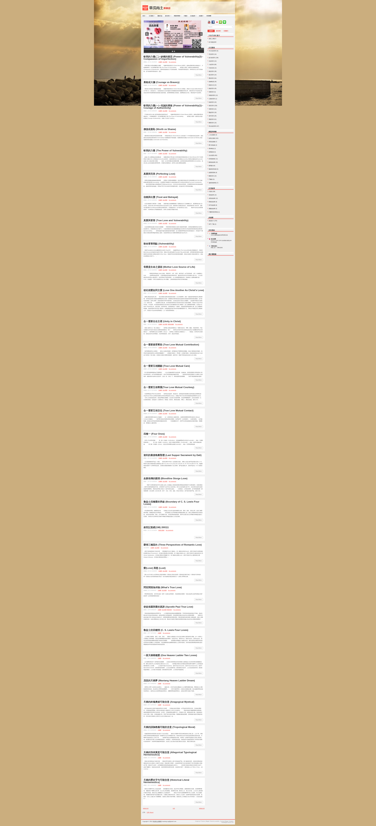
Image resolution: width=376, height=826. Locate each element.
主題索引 (211, 31)
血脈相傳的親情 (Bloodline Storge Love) (165, 478)
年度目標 (211, 68)
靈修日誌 (160, 16)
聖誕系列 (211, 112)
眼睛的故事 (212, 162)
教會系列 (211, 88)
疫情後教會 (212, 159)
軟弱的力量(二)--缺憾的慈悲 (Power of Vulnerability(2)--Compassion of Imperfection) (173, 57)
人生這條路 (212, 135)
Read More (199, 75)
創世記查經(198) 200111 (156, 527)
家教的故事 (212, 201)
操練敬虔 (211, 81)
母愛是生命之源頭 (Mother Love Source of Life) (169, 267)
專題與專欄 (177, 16)
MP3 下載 (211, 224)
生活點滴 (193, 16)
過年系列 (211, 116)
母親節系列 (212, 95)
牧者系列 (211, 102)
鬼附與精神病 (212, 183)
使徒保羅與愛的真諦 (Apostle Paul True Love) (168, 607)
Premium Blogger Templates (227, 821)
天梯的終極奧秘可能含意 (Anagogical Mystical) (169, 702)
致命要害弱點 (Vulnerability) (159, 243)
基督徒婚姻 (171, 324)
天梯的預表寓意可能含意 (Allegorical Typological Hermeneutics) (170, 753)
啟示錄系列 (212, 57)
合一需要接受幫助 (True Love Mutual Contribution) (171, 344)
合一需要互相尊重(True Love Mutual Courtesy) (169, 387)
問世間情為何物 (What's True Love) (163, 587)
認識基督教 (212, 172)
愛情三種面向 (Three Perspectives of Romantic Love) (173, 545)
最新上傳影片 (212, 38)
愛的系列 (169, 610)
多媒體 (201, 16)
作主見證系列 (212, 51)
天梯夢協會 (214, 233)
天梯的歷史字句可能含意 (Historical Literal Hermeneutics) (166, 781)
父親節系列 (212, 98)
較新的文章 (145, 808)
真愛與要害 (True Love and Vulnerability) (166, 220)
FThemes (202, 821)
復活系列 (211, 75)
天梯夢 (160, 62)
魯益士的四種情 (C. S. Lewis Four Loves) (166, 630)
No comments (172, 62)
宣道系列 (211, 61)
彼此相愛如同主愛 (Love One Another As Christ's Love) (174, 290)
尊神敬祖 (211, 148)
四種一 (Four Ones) (154, 434)
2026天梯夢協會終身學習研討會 (219, 235)
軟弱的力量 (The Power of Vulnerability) (165, 150)
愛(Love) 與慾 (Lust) (155, 568)
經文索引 (168, 16)
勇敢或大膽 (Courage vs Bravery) (161, 82)
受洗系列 (211, 54)
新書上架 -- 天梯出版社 (217, 247)
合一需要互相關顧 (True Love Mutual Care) (167, 366)
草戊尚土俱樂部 (157, 821)
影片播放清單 (212, 42)
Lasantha (217, 821)
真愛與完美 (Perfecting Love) (159, 174)
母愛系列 (211, 92)
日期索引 (226, 31)
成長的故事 (212, 198)
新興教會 (211, 152)
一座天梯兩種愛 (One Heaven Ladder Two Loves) (170, 655)
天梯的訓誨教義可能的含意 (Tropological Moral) (169, 727)
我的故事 (211, 195)
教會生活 (211, 85)
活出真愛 (165, 62)
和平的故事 (212, 205)
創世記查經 (161, 530)
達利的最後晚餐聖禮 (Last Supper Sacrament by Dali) (173, 455)
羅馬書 (211, 165)
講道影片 (211, 220)
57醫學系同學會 (213, 212)
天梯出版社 (214, 246)
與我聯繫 (209, 16)
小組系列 (211, 64)
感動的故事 (212, 208)
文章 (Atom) (150, 812)
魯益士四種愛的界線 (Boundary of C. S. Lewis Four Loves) (171, 503)
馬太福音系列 (212, 126)
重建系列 (211, 119)
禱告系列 (211, 105)
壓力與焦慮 (212, 145)
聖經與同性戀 (212, 169)
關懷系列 (211, 122)
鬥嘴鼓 (211, 179)
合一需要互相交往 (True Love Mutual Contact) (168, 410)
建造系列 (211, 71)
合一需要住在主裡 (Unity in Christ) (162, 321)
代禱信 (185, 16)
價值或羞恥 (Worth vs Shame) (160, 129)
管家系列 (211, 109)
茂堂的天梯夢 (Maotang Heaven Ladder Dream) (169, 680)
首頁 (144, 16)
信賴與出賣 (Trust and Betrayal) (161, 197)
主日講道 (152, 16)
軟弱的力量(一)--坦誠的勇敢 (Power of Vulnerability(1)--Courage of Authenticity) (173, 106)
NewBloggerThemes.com (227, 822)
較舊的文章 (202, 808)
